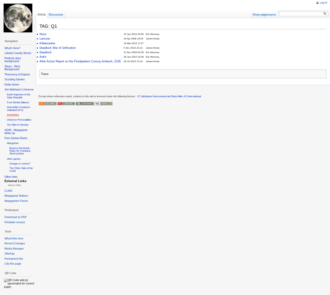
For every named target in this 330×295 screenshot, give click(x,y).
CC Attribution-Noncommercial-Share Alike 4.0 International (169, 96)
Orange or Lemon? (19, 163)
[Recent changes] (48, 103)
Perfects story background (12, 60)
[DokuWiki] (85, 103)
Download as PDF (15, 217)
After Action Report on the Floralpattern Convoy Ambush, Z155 (80, 61)
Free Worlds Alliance (18, 102)
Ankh (43, 57)
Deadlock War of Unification (58, 48)
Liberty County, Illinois (17, 53)
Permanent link (13, 258)
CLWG (8, 190)
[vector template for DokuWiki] (66, 103)
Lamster (45, 38)
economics (13, 114)
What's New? (12, 48)
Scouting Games (14, 79)
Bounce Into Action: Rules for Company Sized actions (20, 151)
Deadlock (46, 52)
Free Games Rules (15, 138)
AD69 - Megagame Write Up (16, 131)
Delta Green (11, 84)
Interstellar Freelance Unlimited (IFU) (18, 108)
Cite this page (12, 263)
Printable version (14, 222)
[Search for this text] (325, 14)
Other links (11, 176)
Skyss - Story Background (12, 68)
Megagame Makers (16, 195)
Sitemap (9, 253)
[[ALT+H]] (18, 18)
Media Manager (14, 248)
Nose (43, 34)
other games (14, 159)
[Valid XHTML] (103, 103)
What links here (13, 238)
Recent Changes (14, 243)
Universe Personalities (19, 119)
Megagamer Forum (16, 201)
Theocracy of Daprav (17, 74)
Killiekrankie (47, 43)
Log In (323, 2)
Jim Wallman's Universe (19, 89)
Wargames (13, 143)
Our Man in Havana (17, 124)
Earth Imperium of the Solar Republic (18, 96)
